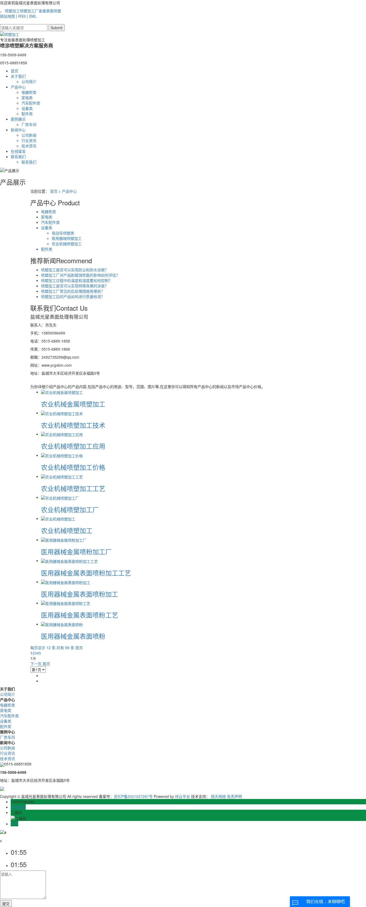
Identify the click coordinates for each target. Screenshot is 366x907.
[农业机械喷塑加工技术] (62, 412)
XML (33, 16)
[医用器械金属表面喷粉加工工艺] (69, 560)
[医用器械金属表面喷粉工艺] (65, 602)
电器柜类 (28, 92)
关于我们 (18, 76)
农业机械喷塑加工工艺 (73, 488)
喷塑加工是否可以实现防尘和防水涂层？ (75, 269)
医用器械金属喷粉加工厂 (76, 551)
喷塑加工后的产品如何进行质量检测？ (73, 296)
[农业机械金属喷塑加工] (62, 392)
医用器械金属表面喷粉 (73, 636)
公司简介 (28, 81)
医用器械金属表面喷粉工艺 (79, 614)
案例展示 (18, 119)
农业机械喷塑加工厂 (70, 509)
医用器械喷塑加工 (67, 238)
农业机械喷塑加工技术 (73, 425)
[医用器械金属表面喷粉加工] (65, 581)
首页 (14, 70)
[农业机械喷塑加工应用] (62, 434)
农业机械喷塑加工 (67, 243)
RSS (22, 16)
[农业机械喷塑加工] (58, 518)
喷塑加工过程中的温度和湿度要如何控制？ (76, 280)
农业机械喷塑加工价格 (73, 467)
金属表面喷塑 (50, 10)
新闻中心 (18, 129)
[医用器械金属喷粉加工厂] (64, 539)
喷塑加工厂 (29, 10)
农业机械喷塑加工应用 (73, 446)
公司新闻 (28, 135)
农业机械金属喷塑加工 (73, 403)
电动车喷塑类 (63, 233)
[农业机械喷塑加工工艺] (62, 476)
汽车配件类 (30, 103)
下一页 (36, 663)
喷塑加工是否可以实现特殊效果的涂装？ (75, 285)
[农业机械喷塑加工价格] (62, 455)
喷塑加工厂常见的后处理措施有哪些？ (73, 291)
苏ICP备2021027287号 (133, 796)
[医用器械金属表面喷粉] (62, 624)
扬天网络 (218, 796)
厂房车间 (28, 124)
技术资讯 (28, 145)
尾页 (46, 663)
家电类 (27, 97)
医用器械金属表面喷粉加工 (79, 594)
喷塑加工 (12, 10)
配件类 (27, 113)
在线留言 (18, 151)
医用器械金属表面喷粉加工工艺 (86, 572)
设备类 (27, 108)
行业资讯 (28, 140)
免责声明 (234, 796)
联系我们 (18, 156)
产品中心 (18, 87)
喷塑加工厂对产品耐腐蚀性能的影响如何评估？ (80, 275)
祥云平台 (182, 796)
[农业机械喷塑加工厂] (60, 497)
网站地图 (7, 16)
